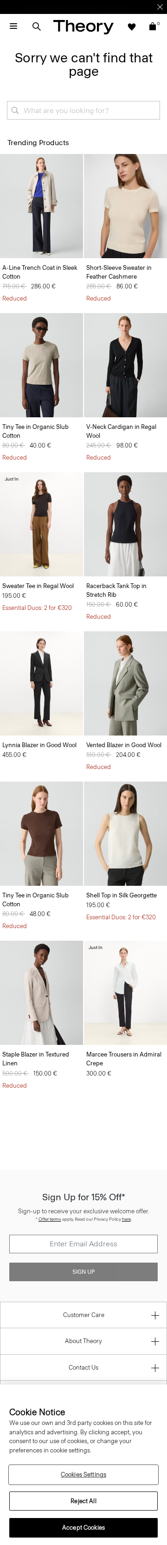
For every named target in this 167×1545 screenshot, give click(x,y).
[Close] (160, 7)
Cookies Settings (83, 1474)
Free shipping (40, 6)
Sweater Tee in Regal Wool (38, 585)
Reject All (83, 1501)
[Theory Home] (83, 26)
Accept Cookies (83, 1527)
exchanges (80, 6)
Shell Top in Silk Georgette (121, 895)
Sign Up (83, 1272)
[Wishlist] (131, 26)
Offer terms (50, 1219)
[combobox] (83, 110)
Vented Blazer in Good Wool (123, 745)
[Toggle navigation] (13, 26)
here (126, 1219)
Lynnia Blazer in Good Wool (39, 745)
